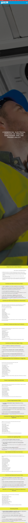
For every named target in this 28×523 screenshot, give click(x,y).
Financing (15, 0)
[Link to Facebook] (0, 0)
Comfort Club (18, 0)
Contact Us (23, 0)
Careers (21, 0)
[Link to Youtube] (2, 0)
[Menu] (26, 2)
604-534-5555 (26, 0)
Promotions (10, 0)
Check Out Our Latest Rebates (14, 266)
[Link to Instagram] (1, 0)
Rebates (13, 0)
